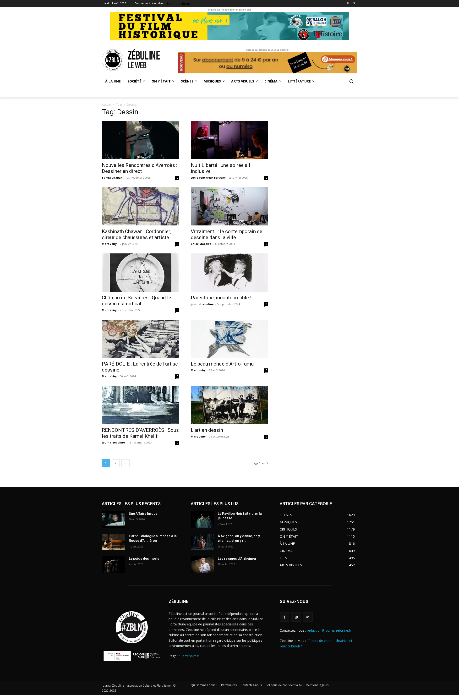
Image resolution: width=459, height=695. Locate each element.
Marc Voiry (109, 244)
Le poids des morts (144, 558)
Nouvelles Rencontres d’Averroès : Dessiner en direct (139, 168)
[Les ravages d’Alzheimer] (202, 564)
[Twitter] (354, 3)
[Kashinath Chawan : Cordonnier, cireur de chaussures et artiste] (140, 206)
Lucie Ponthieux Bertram (208, 177)
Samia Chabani (113, 177)
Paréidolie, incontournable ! (221, 298)
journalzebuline (202, 304)
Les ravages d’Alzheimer (237, 558)
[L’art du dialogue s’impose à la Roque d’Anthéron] (113, 542)
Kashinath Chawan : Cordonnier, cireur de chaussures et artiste (136, 234)
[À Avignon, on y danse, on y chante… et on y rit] (202, 542)
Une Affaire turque (143, 513)
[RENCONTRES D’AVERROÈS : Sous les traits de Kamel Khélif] (140, 405)
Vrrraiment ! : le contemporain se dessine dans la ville (226, 234)
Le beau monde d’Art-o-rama (222, 364)
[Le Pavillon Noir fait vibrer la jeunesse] (202, 519)
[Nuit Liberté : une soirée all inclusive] (229, 140)
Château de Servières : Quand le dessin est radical (136, 300)
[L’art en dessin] (229, 405)
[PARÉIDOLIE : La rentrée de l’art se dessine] (140, 339)
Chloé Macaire (201, 244)
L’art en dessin (207, 430)
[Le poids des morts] (113, 564)
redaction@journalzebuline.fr (329, 630)
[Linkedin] (307, 617)
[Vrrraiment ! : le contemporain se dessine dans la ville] (229, 206)
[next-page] (125, 463)
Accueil (106, 105)
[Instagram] (347, 3)
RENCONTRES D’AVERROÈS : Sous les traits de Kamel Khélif (140, 433)
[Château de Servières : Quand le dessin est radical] (140, 272)
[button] (351, 81)
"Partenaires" (189, 656)
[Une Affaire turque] (113, 519)
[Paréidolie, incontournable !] (229, 272)
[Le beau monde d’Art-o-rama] (229, 339)
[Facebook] (341, 3)
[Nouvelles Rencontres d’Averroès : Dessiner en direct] (140, 140)
